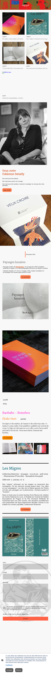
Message (5, 582)
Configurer (9, 665)
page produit (7, 190)
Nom (4, 562)
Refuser (18, 670)
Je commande (25, 277)
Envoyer (25, 618)
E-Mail (5, 572)
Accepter (9, 670)
